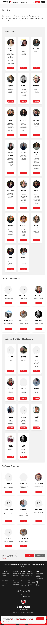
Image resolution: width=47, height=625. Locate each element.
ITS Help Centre (24, 585)
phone (25, 596)
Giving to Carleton (39, 573)
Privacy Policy (15, 612)
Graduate (4, 575)
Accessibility (22, 612)
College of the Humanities (20, 2)
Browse (42, 6)
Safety (29, 580)
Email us (4, 558)
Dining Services (31, 582)
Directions (30, 575)
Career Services (24, 573)
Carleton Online (16, 582)
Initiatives (4, 585)
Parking (29, 578)
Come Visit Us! (39, 555)
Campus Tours (5, 583)
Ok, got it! (40, 618)
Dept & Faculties (24, 575)
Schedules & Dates (17, 573)
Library (14, 577)
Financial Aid (5, 582)
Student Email (24, 577)
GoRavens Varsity (39, 578)
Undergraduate (5, 573)
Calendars (15, 580)
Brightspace (15, 575)
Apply (37, 2)
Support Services (16, 578)
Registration (23, 583)
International (5, 577)
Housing (23, 578)
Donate (42, 2)
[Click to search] (33, 2)
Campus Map (31, 573)
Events (29, 577)
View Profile (11, 68)
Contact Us (29, 555)
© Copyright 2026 (30, 612)
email (29, 596)
